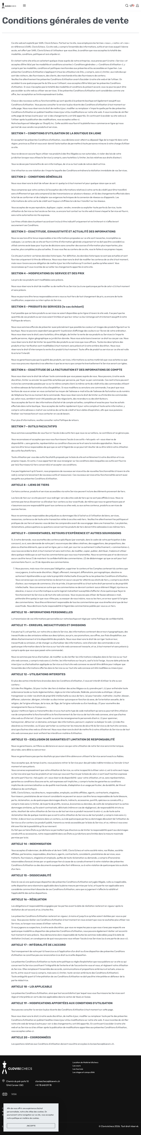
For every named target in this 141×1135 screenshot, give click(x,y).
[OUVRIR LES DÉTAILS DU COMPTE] (137, 5)
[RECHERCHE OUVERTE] (126, 5)
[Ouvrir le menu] (24, 5)
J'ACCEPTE (31, 1126)
